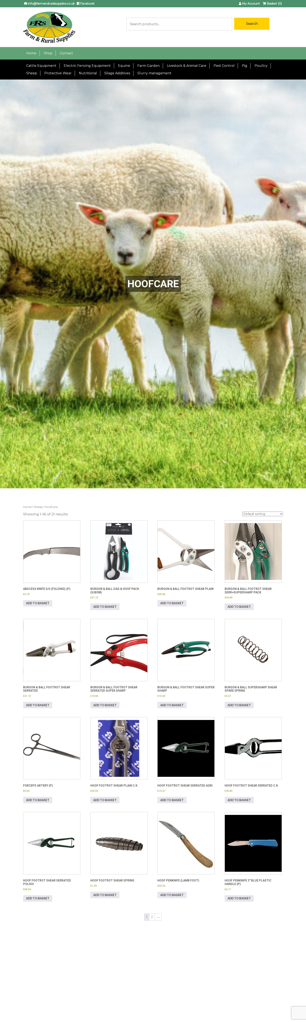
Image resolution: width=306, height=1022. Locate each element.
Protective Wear (58, 73)
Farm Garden (148, 66)
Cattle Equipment (41, 66)
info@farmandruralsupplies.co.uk (51, 3)
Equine (124, 66)
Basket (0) (274, 3)
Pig (244, 66)
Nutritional (88, 73)
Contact (66, 53)
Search (252, 24)
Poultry (261, 66)
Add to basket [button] (37, 603)
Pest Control (224, 66)
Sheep (31, 73)
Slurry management (154, 73)
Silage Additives (117, 73)
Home (31, 53)
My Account (250, 3)
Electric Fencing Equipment (87, 66)
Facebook (87, 3)
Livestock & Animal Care (186, 66)
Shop (48, 53)
